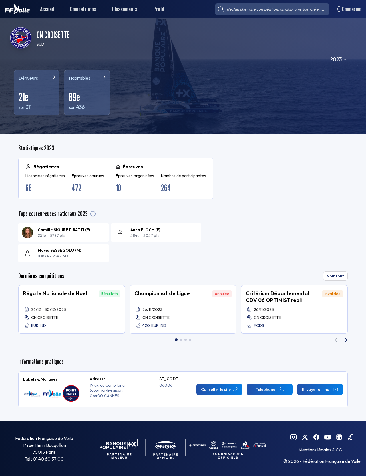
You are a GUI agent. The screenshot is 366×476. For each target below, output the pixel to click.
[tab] (176, 339)
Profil (158, 9)
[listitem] (63, 232)
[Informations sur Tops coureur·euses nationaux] (93, 214)
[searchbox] (272, 9)
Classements (124, 9)
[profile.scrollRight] (346, 340)
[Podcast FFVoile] (350, 437)
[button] (71, 309)
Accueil (47, 9)
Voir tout (335, 276)
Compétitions (83, 9)
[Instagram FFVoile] (293, 437)
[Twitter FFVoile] (304, 437)
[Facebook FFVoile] (316, 437)
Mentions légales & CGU (322, 450)
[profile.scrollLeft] (336, 340)
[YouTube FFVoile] (327, 437)
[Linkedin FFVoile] (339, 437)
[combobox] (338, 59)
